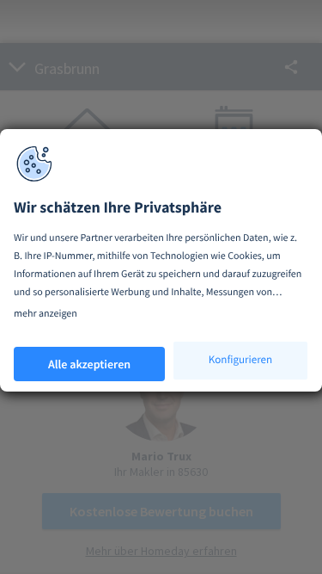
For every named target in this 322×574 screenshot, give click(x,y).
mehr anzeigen (45, 313)
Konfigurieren (240, 359)
